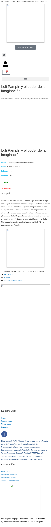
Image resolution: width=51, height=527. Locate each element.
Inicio (3, 98)
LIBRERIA (9, 98)
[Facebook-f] (4, 434)
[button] (4, 55)
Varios (17, 98)
